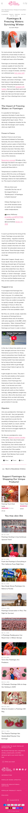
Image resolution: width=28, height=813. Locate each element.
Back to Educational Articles (15, 469)
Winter (23, 14)
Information (7, 775)
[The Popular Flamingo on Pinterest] (23, 769)
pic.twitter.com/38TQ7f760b (14, 217)
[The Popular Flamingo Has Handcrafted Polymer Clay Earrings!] (14, 722)
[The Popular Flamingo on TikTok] (25, 769)
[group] (8, 508)
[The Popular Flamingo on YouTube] (20, 769)
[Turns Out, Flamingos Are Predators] (14, 648)
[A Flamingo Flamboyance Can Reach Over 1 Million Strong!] (14, 624)
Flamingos (5, 14)
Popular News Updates (11, 780)
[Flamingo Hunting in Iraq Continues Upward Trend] (14, 525)
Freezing (17, 14)
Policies (5, 795)
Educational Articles (9, 9)
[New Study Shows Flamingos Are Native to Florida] (14, 575)
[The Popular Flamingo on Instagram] (14, 769)
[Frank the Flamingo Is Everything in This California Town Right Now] (14, 550)
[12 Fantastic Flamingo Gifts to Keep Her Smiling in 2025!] (14, 673)
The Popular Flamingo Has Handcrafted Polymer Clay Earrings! (11, 736)
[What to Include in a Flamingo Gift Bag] (14, 697)
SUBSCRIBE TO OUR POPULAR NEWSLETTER (13, 746)
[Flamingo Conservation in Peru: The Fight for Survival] (14, 599)
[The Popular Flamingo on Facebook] (17, 769)
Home (3, 9)
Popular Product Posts (12, 790)
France (11, 14)
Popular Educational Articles (11, 785)
